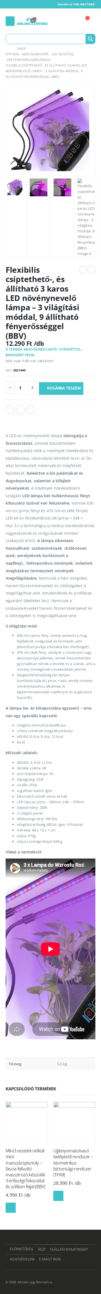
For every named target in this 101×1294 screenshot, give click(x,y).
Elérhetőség (21, 1249)
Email (30, 409)
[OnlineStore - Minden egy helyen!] (32, 21)
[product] (26, 1123)
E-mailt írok (50, 1259)
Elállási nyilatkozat (69, 1249)
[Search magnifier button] (90, 39)
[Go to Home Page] (8, 48)
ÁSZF (42, 1249)
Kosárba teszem (64, 388)
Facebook (10, 409)
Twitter (20, 409)
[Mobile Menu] (10, 21)
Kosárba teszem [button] (11, 1208)
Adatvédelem (22, 1259)
